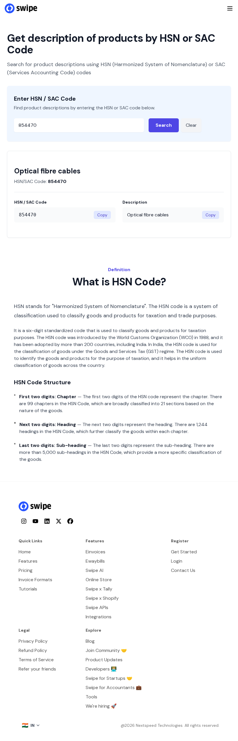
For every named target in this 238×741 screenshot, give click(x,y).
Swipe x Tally (99, 589)
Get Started (184, 552)
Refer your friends (37, 669)
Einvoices (95, 552)
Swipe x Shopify (102, 598)
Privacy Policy (33, 641)
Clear (191, 125)
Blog (90, 641)
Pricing (26, 570)
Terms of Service (36, 660)
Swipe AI (94, 570)
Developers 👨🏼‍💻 (101, 669)
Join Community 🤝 (106, 650)
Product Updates (104, 660)
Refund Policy (33, 650)
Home (25, 552)
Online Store (99, 580)
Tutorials (28, 589)
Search (164, 125)
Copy (102, 215)
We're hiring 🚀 (101, 706)
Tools (91, 697)
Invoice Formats (35, 580)
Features (28, 561)
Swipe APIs (97, 607)
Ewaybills (95, 561)
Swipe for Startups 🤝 (109, 678)
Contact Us (183, 570)
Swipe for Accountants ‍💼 (114, 687)
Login (176, 561)
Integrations (98, 617)
